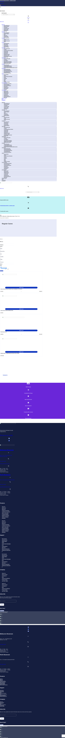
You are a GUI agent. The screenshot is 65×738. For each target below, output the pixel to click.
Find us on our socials (6, 435)
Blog (2, 179)
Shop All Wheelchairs (7, 69)
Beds (4, 34)
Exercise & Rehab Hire (7, 96)
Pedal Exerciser (6, 87)
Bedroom (3, 31)
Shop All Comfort (6, 43)
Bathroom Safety (6, 26)
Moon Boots (6, 86)
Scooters (3, 143)
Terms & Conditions (6, 578)
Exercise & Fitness (6, 84)
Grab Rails (5, 78)
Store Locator (4, 574)
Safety (3, 73)
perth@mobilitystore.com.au (5, 486)
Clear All (1, 270)
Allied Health (4, 541)
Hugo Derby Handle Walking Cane (7, 310)
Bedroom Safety (6, 33)
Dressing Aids (6, 51)
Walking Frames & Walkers (8, 62)
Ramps (5, 81)
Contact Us (3, 100)
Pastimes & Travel (6, 55)
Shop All (3, 506)
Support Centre (4, 98)
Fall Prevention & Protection (8, 76)
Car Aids (5, 49)
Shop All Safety (6, 74)
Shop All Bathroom (6, 25)
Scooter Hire (6, 94)
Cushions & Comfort (6, 511)
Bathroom (3, 24)
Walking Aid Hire (6, 92)
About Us (4, 573)
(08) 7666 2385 (3, 664)
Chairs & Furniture (5, 510)
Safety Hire (5, 97)
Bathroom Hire (6, 170)
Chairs (5, 118)
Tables (5, 41)
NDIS (3, 542)
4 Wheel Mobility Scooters (8, 66)
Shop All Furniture (6, 117)
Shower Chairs (6, 29)
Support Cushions (6, 125)
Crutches (5, 59)
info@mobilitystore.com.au (5, 463)
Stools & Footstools (7, 40)
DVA (3, 545)
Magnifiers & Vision (7, 54)
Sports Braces (6, 88)
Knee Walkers (6, 60)
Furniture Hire (6, 93)
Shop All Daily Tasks (7, 48)
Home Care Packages (6, 543)
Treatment (5, 89)
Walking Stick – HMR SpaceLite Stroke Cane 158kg (10, 353)
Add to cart (21, 287)
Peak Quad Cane (4, 331)
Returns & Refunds (5, 548)
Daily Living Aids (5, 513)
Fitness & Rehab (4, 82)
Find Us (28, 17)
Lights (5, 79)
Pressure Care (6, 45)
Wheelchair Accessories (7, 152)
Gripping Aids (6, 52)
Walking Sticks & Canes (7, 63)
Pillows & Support (6, 37)
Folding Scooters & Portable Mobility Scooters (10, 67)
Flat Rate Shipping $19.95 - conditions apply (7, 205)
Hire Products (4, 169)
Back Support (6, 44)
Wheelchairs (4, 68)
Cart (28, 22)
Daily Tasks (3, 47)
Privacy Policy (4, 579)
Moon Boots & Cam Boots (8, 61)
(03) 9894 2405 (3, 461)
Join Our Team (5, 580)
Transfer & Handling (7, 161)
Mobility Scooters (5, 515)
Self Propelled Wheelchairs (8, 71)
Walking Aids (4, 57)
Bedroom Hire (6, 91)
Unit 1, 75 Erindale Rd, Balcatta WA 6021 (7, 479)
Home (1, 216)
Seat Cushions (6, 46)
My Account (3, 99)
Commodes (5, 27)
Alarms (5, 75)
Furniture (3, 116)
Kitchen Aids (6, 53)
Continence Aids (6, 28)
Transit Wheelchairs (7, 72)
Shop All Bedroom (6, 32)
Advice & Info (4, 539)
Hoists (5, 77)
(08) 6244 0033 (3, 484)
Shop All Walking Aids (7, 58)
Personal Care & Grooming (8, 56)
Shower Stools (6, 30)
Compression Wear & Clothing (8, 50)
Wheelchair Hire (6, 95)
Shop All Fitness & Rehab (7, 83)
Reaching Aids (6, 135)
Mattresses (5, 35)
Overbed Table (6, 36)
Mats (4, 80)
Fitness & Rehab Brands (7, 85)
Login (28, 20)
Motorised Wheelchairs (7, 70)
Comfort (3, 42)
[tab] (7, 244)
